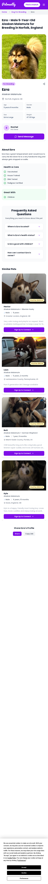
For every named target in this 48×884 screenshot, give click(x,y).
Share (17, 534)
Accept (24, 867)
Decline (24, 873)
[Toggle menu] (43, 4)
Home (4, 12)
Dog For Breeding (19, 12)
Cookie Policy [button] (11, 858)
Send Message (26, 136)
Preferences (24, 878)
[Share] (44, 84)
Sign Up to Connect (22, 330)
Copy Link (29, 534)
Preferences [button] (21, 860)
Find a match (32, 4)
